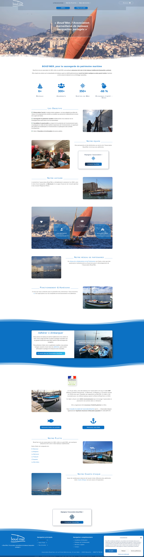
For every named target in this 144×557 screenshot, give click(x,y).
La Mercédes (35, 462)
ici (34, 293)
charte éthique (82, 480)
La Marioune (35, 454)
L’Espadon (35, 459)
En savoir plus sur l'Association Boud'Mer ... (51, 353)
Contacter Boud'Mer (93, 164)
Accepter (111, 550)
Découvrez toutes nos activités (50, 427)
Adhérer (63, 8)
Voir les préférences (136, 550)
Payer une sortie (81, 8)
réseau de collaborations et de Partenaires (82, 261)
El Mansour (35, 449)
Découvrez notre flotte (93, 427)
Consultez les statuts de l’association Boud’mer (82, 409)
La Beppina (35, 451)
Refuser (123, 550)
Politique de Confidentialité (123, 554)
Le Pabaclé (35, 456)
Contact (126, 3)
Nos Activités (84, 3)
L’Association (58, 3)
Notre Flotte (71, 3)
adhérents (56, 347)
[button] (141, 537)
